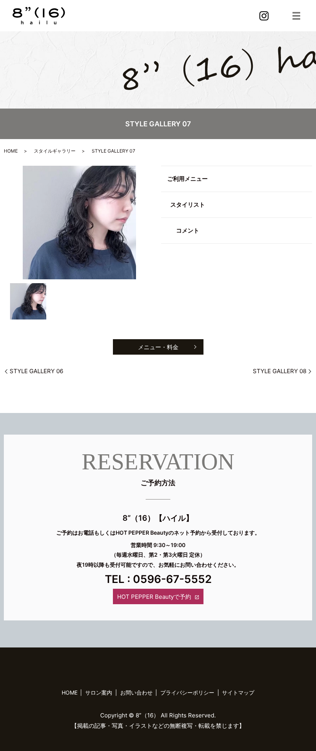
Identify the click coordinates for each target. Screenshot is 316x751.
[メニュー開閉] (296, 16)
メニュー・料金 (158, 347)
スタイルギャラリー (55, 151)
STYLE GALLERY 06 (36, 371)
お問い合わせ (136, 692)
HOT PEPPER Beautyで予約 (154, 596)
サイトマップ (238, 692)
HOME (11, 151)
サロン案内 (98, 692)
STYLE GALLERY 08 (279, 371)
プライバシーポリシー (187, 692)
